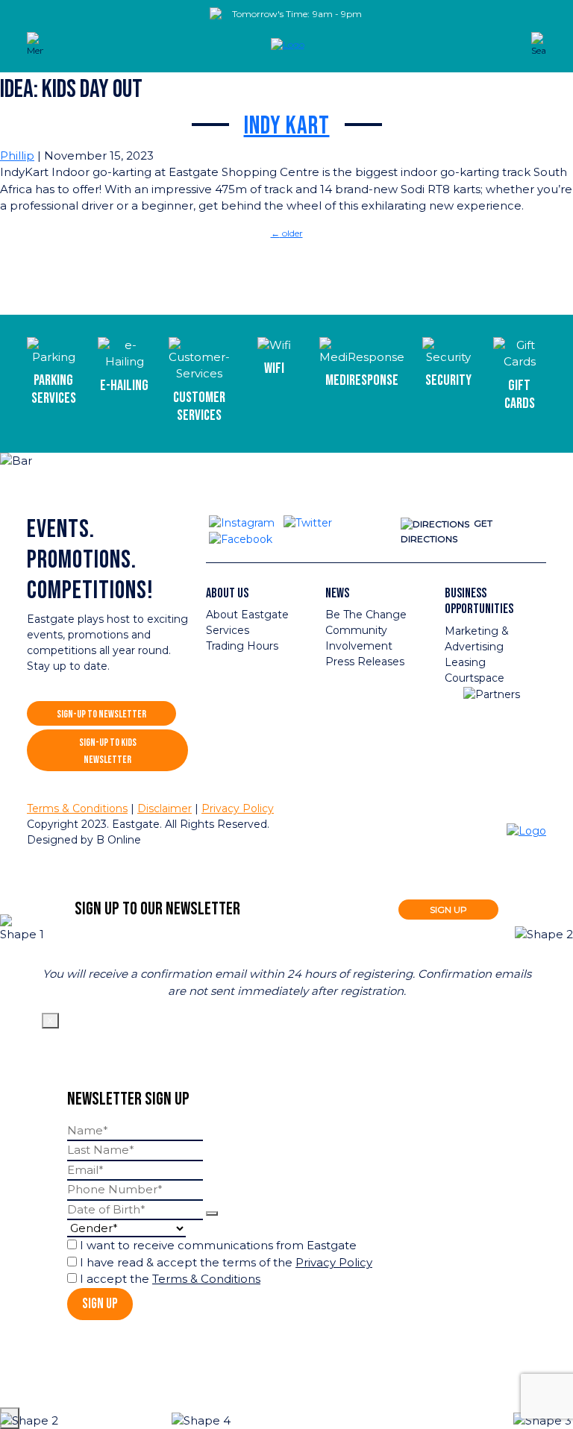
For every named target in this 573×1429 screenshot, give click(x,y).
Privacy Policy (237, 808)
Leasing (465, 662)
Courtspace (474, 678)
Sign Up (100, 1304)
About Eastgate (247, 614)
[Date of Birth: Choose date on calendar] (212, 1213)
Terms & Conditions (77, 808)
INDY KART (287, 126)
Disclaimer (164, 808)
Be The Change (366, 614)
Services (227, 630)
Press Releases (364, 661)
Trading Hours (242, 646)
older (287, 233)
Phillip (17, 155)
